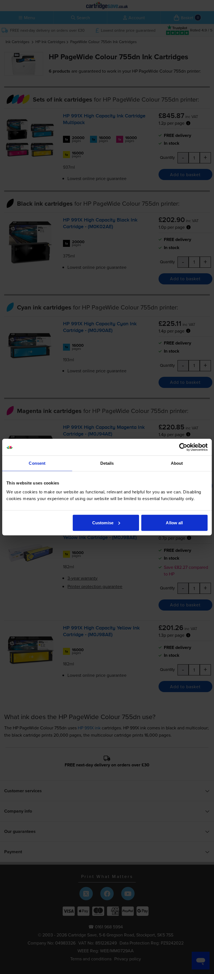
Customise (102, 522)
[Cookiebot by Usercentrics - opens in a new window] (183, 447)
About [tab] (177, 463)
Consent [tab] (37, 463)
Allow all (174, 522)
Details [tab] (107, 463)
